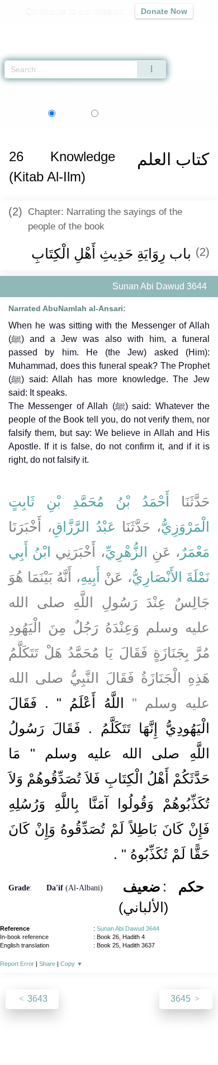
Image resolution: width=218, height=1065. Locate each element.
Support (76, 1032)
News (42, 1032)
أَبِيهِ (90, 577)
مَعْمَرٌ (195, 552)
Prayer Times (140, 31)
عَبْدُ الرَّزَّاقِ (84, 526)
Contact (166, 1032)
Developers (121, 1032)
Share (47, 963)
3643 (36, 998)
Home (13, 89)
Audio (185, 31)
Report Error (17, 963)
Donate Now (164, 11)
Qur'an (53, 31)
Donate (202, 1032)
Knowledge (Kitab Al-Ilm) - (157, 89)
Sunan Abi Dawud (59, 89)
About (12, 1032)
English (70, 113)
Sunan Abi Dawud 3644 (128, 928)
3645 (181, 998)
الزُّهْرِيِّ (126, 552)
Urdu (119, 113)
